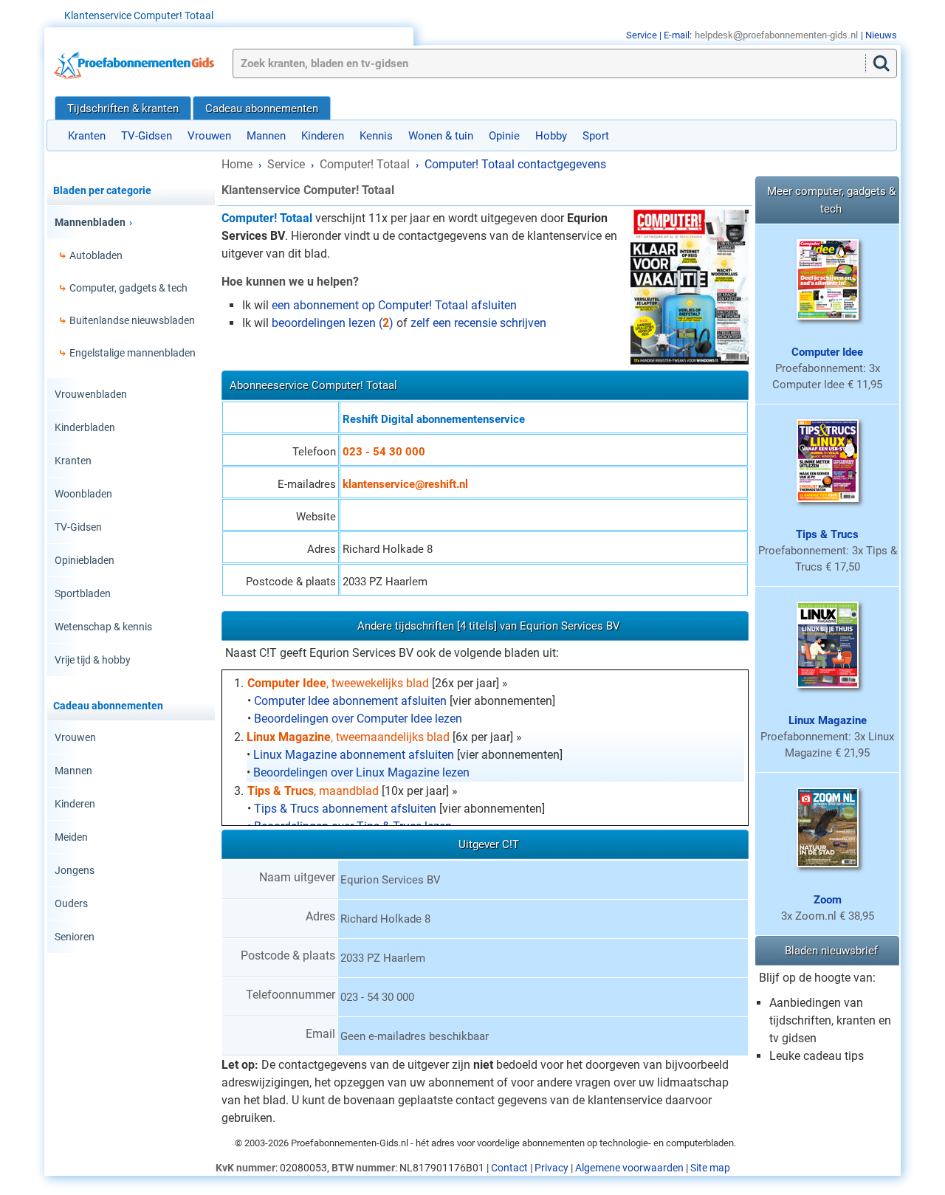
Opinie (504, 135)
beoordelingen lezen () (333, 323)
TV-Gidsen (146, 135)
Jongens (74, 870)
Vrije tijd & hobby (93, 660)
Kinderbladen (85, 427)
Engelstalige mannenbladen (132, 353)
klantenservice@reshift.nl (405, 484)
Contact (509, 1168)
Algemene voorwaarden (629, 1168)
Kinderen (322, 135)
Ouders (71, 903)
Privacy (551, 1168)
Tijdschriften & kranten (123, 108)
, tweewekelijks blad (338, 683)
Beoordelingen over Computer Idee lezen (358, 719)
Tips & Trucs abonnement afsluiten (345, 809)
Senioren (74, 937)
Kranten (87, 135)
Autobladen (96, 255)
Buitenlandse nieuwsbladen (132, 320)
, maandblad (313, 791)
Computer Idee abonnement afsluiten (350, 701)
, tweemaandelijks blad (348, 737)
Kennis (376, 135)
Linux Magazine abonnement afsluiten (353, 755)
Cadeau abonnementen (261, 108)
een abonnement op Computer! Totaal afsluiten (394, 305)
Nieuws (881, 35)
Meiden (71, 837)
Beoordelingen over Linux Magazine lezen (361, 772)
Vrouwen (209, 135)
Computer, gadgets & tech (128, 288)
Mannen (266, 135)
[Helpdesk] (776, 35)
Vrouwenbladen (91, 394)
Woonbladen (83, 494)
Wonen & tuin (440, 135)
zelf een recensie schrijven (478, 323)
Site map (710, 1168)
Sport (596, 135)
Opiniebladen (84, 560)
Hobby (551, 135)
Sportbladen (83, 593)
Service (641, 35)
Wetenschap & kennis (103, 627)
